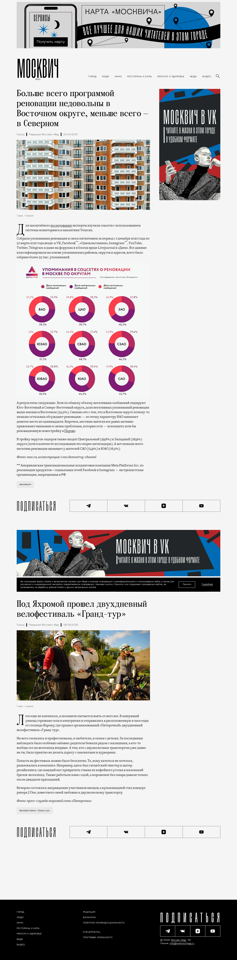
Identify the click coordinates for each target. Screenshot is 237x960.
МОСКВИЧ (38, 68)
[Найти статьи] (218, 76)
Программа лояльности (97, 937)
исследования (61, 225)
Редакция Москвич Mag (44, 134)
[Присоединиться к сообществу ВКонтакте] (126, 506)
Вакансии (89, 917)
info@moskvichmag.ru (182, 943)
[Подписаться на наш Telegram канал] (88, 506)
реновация (25, 484)
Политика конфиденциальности (103, 923)
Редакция (89, 912)
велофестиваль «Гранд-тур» (34, 811)
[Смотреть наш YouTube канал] (202, 506)
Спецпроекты (91, 932)
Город (20, 134)
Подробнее (207, 585)
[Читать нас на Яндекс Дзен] (164, 506)
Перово (69, 431)
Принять (187, 585)
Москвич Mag (178, 940)
